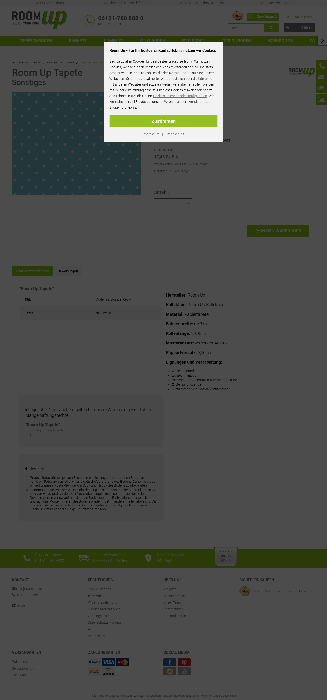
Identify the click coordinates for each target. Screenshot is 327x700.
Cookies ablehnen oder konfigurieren (180, 96)
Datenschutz (174, 134)
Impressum (151, 134)
